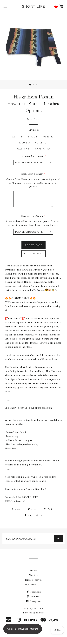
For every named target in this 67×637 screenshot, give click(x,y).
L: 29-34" (24, 142)
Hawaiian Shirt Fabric (32, 155)
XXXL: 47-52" (42, 148)
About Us (33, 575)
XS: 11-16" (17, 136)
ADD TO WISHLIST (33, 253)
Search (33, 570)
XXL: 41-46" (23, 148)
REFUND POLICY (33, 584)
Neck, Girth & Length (32, 173)
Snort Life (33, 6)
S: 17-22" (33, 136)
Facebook (35, 591)
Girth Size (33, 129)
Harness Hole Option (32, 215)
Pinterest (35, 596)
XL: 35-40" (41, 142)
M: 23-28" (49, 136)
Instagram (35, 601)
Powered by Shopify (33, 612)
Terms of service (33, 579)
